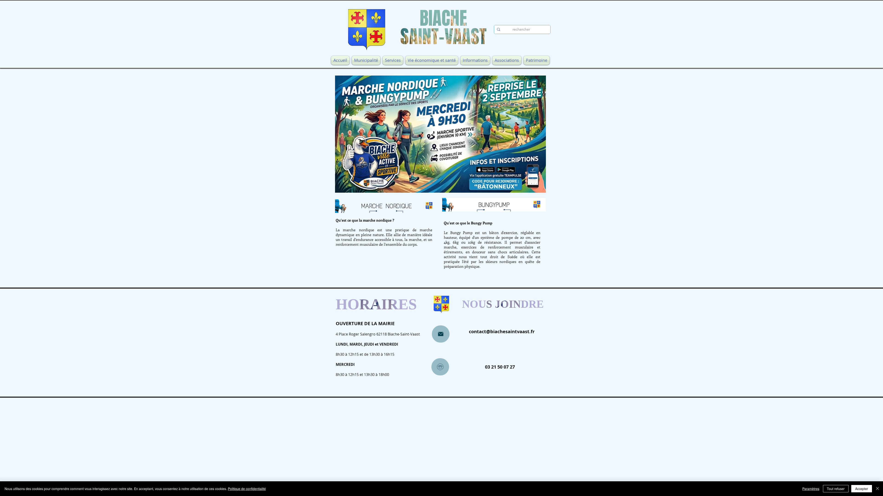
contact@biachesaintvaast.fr (502, 331)
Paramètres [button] (810, 488)
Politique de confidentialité (247, 488)
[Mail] (441, 334)
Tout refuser (836, 488)
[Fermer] (877, 488)
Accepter (861, 488)
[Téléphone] (440, 366)
